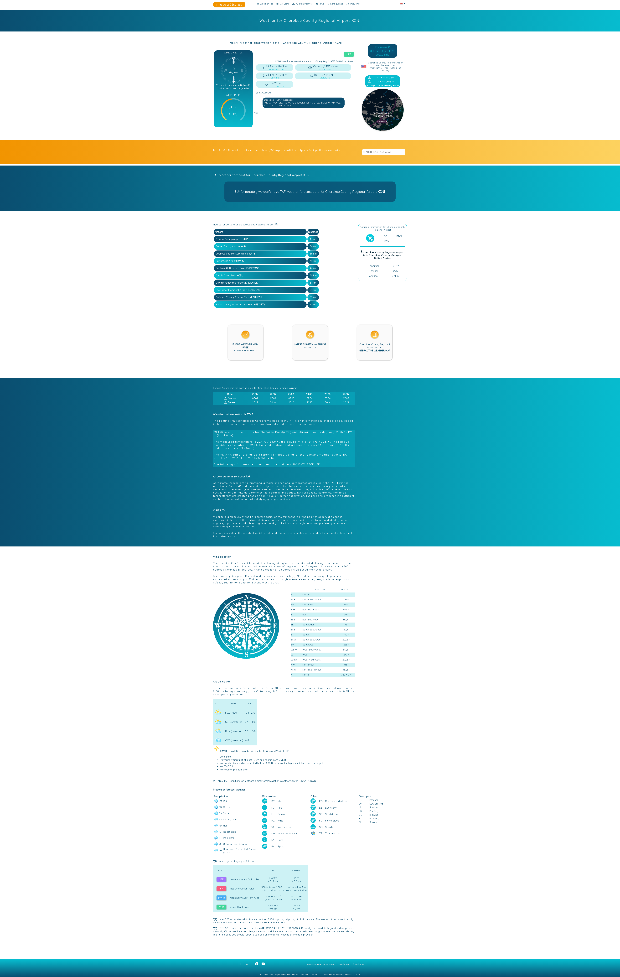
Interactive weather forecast (320, 963)
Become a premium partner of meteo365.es (279, 974)
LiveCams (343, 963)
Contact (304, 974)
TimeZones (354, 3)
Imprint (315, 974)
